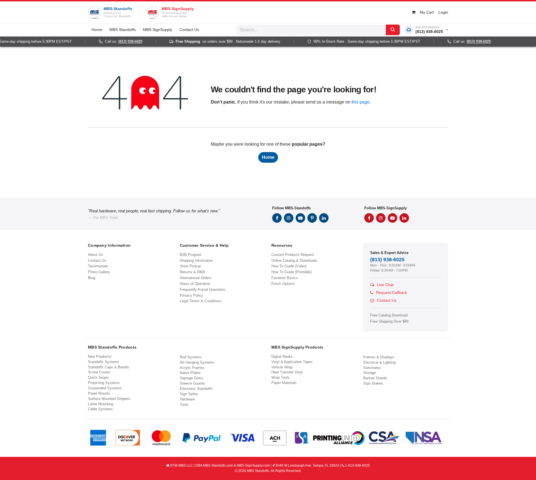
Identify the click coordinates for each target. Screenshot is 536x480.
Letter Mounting (100, 404)
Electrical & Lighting (379, 362)
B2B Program (191, 255)
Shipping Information (196, 260)
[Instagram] (288, 218)
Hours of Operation (195, 284)
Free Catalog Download (389, 315)
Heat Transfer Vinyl (287, 372)
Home (268, 157)
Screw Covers (99, 372)
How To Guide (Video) (289, 266)
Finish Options (283, 284)
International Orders (196, 278)
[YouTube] (300, 218)
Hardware (187, 399)
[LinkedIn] (324, 218)
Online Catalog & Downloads (294, 260)
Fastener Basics (284, 278)
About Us (95, 255)
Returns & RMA (192, 272)
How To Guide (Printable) (291, 272)
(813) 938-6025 (125, 42)
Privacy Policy (191, 295)
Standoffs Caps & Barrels (108, 367)
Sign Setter (189, 394)
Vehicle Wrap (282, 367)
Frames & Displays (378, 357)
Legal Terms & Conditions (200, 301)
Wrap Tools (280, 377)
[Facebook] (277, 218)
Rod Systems (191, 357)
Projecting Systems (104, 383)
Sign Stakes (373, 383)
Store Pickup (190, 266)
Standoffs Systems (103, 362)
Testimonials (98, 266)
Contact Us (97, 260)
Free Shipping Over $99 (389, 321)
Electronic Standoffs (196, 389)
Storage (369, 373)
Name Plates (190, 373)
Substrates (372, 368)
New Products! (100, 356)
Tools (184, 404)
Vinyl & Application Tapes (292, 362)
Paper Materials (284, 383)
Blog (91, 278)
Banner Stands (375, 378)
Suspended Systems (105, 388)
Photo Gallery (99, 272)
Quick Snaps (98, 377)
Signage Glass (192, 378)
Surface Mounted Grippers (109, 399)
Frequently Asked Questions (203, 289)
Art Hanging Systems (197, 362)
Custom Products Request (292, 255)
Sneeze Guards (192, 383)
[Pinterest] (312, 218)
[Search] (393, 30)
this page (360, 102)
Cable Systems (100, 409)
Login (443, 12)
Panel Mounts (99, 393)
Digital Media (281, 356)
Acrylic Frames (192, 368)
